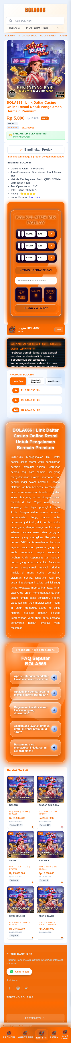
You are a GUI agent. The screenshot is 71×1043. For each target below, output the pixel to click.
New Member (54, 382)
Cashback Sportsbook (36, 381)
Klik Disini (34, 197)
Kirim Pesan (22, 972)
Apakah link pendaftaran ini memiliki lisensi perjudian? (31, 693)
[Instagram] (18, 988)
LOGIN (54, 1037)
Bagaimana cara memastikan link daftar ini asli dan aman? (30, 748)
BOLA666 (14, 27)
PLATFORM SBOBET (38, 27)
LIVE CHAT (65, 1037)
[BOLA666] (35, 9)
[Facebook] (10, 988)
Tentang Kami (15, 1004)
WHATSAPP (25, 1037)
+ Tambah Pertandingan (36, 270)
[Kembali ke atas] (64, 1027)
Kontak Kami (14, 1009)
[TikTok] (26, 988)
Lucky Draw (18, 382)
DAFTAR (41, 1037)
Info (59, 330)
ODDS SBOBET (48, 36)
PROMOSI (9, 1037)
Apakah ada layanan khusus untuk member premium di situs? (32, 729)
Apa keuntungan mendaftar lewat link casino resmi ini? (31, 678)
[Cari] (10, 20)
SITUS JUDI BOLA (27, 36)
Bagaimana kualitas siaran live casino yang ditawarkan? (30, 710)
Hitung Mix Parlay (36, 308)
